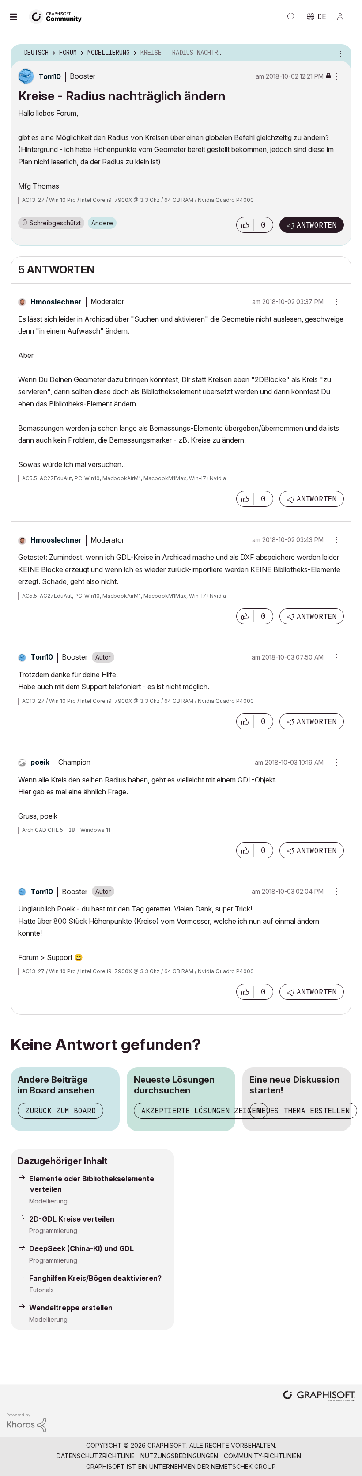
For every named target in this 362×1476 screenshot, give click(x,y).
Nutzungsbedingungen (179, 1456)
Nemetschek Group (243, 1466)
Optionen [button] (339, 53)
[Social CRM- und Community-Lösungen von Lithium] (26, 1422)
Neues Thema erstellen (303, 1110)
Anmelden (343, 17)
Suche (291, 16)
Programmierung (53, 1230)
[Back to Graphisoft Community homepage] (58, 16)
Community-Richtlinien (262, 1456)
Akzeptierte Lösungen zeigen (200, 1110)
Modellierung (48, 1201)
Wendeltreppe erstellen (71, 1307)
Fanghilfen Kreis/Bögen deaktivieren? (95, 1278)
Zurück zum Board (60, 1110)
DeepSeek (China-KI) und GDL (81, 1248)
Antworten (316, 224)
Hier (24, 791)
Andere (102, 223)
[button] (245, 224)
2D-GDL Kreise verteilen (71, 1218)
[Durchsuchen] (18, 17)
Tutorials (41, 1290)
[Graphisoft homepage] (319, 1397)
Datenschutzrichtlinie (96, 1456)
